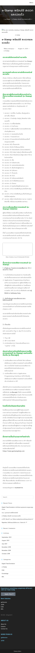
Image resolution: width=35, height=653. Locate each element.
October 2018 (6, 554)
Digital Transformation (8, 563)
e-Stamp (6, 51)
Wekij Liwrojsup (9, 49)
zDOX (2, 604)
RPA (3, 577)
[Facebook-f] (3, 645)
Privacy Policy (17, 651)
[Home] (2, 19)
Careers (3, 626)
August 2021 (5, 540)
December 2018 (6, 547)
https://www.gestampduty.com (13, 451)
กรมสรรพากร (18, 488)
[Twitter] (8, 645)
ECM (3, 570)
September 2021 (6, 537)
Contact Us (4, 629)
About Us (3, 624)
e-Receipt (13, 392)
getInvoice (4, 602)
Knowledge (5, 573)
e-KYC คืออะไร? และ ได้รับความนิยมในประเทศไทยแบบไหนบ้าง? (17, 519)
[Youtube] (13, 645)
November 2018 (6, 550)
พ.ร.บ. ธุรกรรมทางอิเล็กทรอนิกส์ (10, 513)
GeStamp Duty (15, 293)
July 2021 (4, 544)
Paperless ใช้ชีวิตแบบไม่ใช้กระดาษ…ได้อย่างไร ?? (14, 522)
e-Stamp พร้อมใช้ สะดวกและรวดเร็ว (11, 516)
